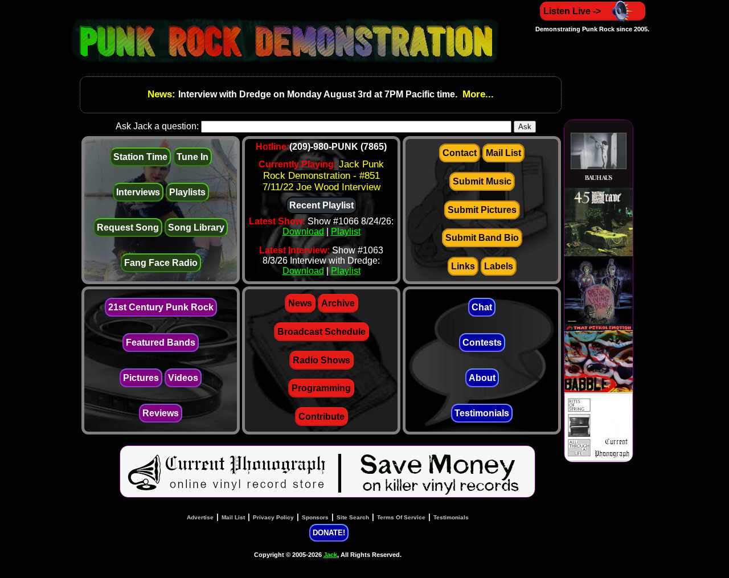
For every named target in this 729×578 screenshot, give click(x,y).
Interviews (138, 192)
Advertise (200, 517)
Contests (482, 342)
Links (463, 266)
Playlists (187, 192)
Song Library (196, 227)
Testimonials (481, 413)
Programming (321, 388)
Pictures (141, 378)
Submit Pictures (482, 210)
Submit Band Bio (482, 238)
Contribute (321, 416)
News (300, 303)
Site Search (353, 517)
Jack (330, 554)
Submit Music (482, 181)
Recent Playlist (321, 205)
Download (303, 231)
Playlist (346, 231)
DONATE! (329, 532)
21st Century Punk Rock (161, 307)
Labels (498, 266)
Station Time (140, 157)
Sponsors (315, 517)
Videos (183, 378)
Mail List (503, 153)
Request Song (128, 227)
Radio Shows (321, 360)
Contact (460, 153)
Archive (338, 303)
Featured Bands (160, 342)
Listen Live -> (572, 11)
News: (163, 94)
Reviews (160, 413)
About (482, 378)
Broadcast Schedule (321, 332)
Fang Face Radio (161, 263)
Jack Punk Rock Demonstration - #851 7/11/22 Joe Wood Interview (323, 175)
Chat (482, 307)
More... (477, 94)
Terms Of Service (401, 517)
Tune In (192, 157)
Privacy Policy (273, 517)
